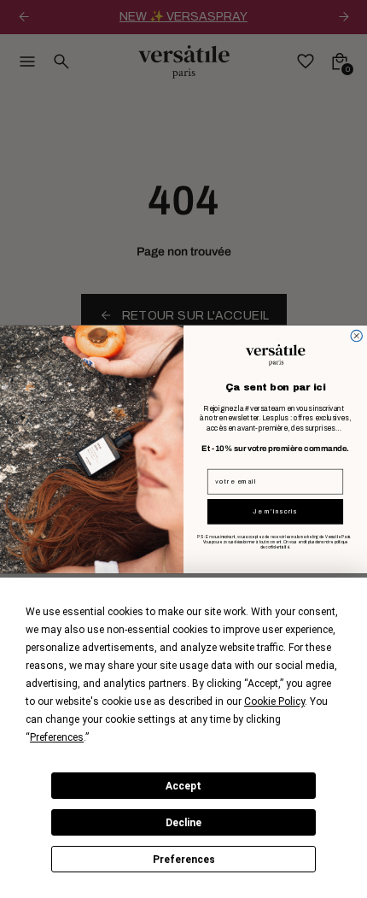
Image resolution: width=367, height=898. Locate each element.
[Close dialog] (356, 335)
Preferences (184, 860)
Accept (183, 786)
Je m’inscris (275, 511)
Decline (183, 823)
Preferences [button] (57, 737)
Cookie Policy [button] (274, 701)
